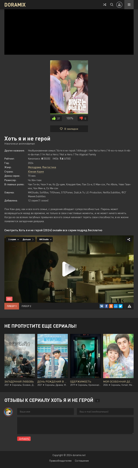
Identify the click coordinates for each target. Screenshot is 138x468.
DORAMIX (15, 5)
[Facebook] (106, 306)
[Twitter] (120, 306)
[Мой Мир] (116, 306)
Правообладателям (60, 460)
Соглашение (82, 460)
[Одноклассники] (111, 306)
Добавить (24, 438)
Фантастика (49, 167)
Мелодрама (34, 167)
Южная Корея (36, 171)
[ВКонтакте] (102, 306)
